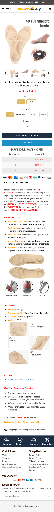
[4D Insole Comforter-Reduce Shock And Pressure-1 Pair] (27, 41)
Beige (43, 114)
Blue (9, 114)
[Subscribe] (48, 496)
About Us (6, 458)
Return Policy (35, 455)
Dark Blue (21, 114)
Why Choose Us (9, 464)
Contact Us (7, 461)
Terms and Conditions (38, 464)
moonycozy (36, 506)
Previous (5, 75)
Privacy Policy (35, 458)
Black (34, 114)
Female (31, 102)
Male (21, 102)
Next (48, 75)
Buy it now (27, 142)
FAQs (4, 455)
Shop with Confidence (11, 467)
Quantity (27, 121)
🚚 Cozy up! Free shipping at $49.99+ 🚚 (27, 2)
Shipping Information (38, 461)
